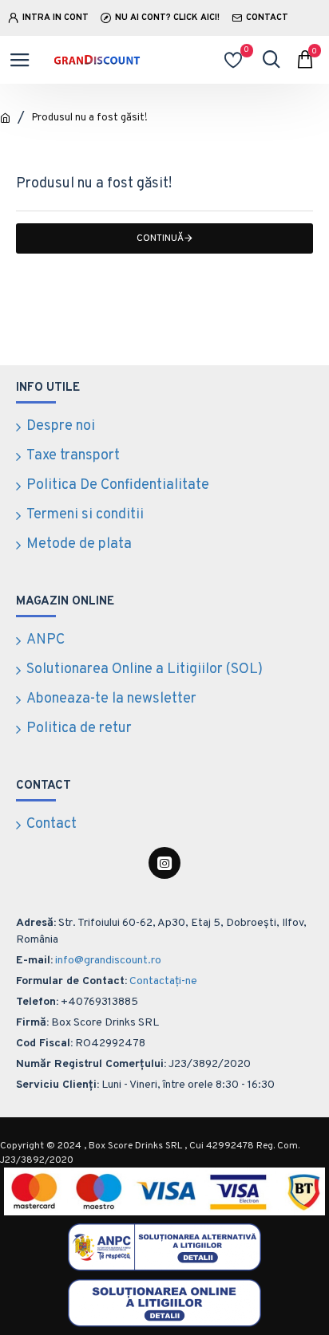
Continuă (160, 238)
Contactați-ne (163, 981)
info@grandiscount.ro (108, 960)
